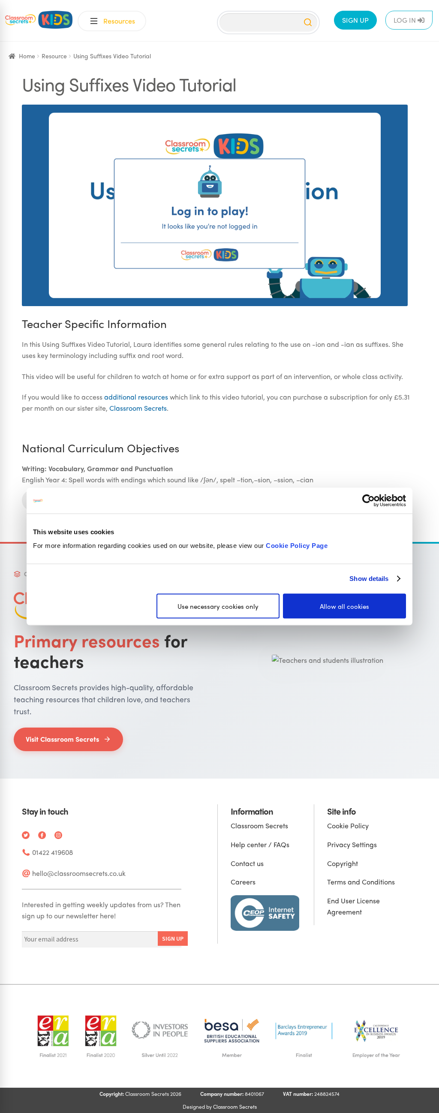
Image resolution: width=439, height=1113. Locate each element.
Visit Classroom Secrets (62, 739)
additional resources (136, 397)
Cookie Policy (348, 825)
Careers (243, 882)
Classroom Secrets (138, 408)
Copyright (342, 863)
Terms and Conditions (361, 882)
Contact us (247, 863)
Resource (54, 55)
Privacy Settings (352, 844)
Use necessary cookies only (218, 606)
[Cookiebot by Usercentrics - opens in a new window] (368, 500)
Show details (368, 578)
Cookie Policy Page (297, 545)
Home (27, 55)
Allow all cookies (344, 606)
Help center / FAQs (260, 844)
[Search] (308, 22)
